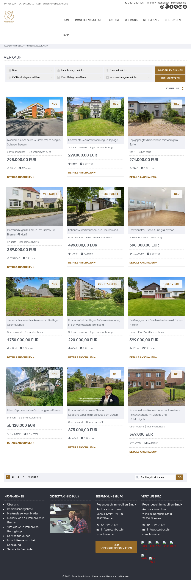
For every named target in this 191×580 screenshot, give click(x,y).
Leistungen (173, 20)
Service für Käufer (18, 536)
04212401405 (109, 525)
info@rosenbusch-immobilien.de (168, 2)
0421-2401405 (136, 2)
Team (65, 34)
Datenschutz (26, 3)
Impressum (10, 3)
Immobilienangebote (89, 20)
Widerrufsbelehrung (55, 3)
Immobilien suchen (170, 70)
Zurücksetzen (170, 78)
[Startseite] (9, 17)
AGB (38, 3)
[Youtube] (185, 6)
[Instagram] (162, 6)
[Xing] (176, 6)
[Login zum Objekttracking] (70, 533)
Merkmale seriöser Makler (22, 513)
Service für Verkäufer (20, 549)
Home (66, 20)
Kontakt (114, 20)
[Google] (167, 6)
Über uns (131, 20)
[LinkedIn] (180, 6)
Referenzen (151, 20)
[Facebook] (171, 6)
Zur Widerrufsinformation (116, 547)
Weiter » (33, 476)
